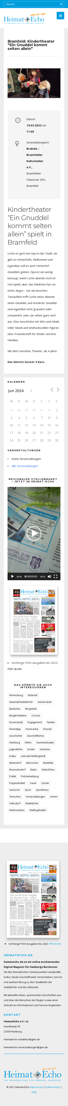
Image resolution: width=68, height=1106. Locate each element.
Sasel (33, 783)
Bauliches (14, 708)
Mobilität (48, 762)
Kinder (31, 749)
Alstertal (32, 695)
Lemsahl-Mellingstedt (33, 756)
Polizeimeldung (30, 776)
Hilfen (28, 742)
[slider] (31, 576)
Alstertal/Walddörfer (21, 702)
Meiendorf (15, 762)
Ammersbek (45, 702)
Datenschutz (52, 1087)
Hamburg (14, 742)
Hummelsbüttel (45, 742)
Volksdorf (14, 803)
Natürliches (48, 769)
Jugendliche (15, 749)
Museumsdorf (17, 769)
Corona (36, 715)
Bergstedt (30, 708)
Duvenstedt (16, 722)
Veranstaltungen (35, 796)
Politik (12, 776)
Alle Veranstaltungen (25, 466)
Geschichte (15, 735)
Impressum (36, 1087)
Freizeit (47, 729)
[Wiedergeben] (12, 576)
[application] (34, 533)
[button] (34, 533)
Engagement (35, 722)
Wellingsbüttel (37, 810)
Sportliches (42, 789)
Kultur (12, 756)
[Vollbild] (55, 576)
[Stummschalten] (49, 576)
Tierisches (15, 796)
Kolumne (45, 749)
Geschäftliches (35, 735)
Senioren (14, 789)
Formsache (32, 729)
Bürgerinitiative (18, 715)
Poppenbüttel (17, 783)
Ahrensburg (16, 695)
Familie (51, 722)
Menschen (32, 762)
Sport (28, 789)
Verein (54, 796)
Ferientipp (15, 729)
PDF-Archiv (15, 669)
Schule (45, 783)
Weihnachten (17, 810)
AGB (34, 1092)
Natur (33, 769)
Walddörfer (32, 803)
